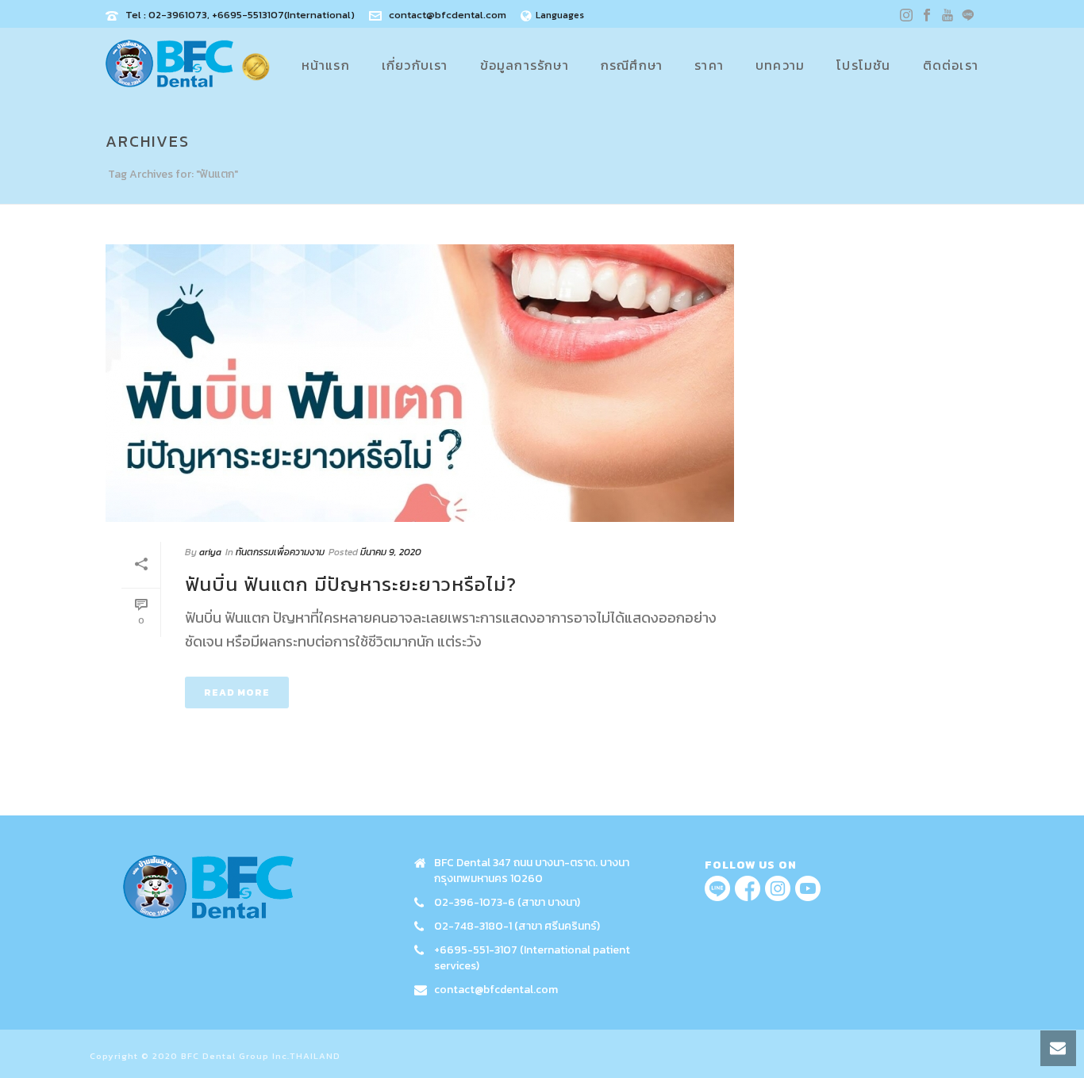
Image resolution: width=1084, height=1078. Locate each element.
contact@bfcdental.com (447, 14)
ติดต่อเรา (950, 65)
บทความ (780, 65)
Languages (560, 15)
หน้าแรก (326, 65)
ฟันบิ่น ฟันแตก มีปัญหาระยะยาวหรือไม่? (351, 584)
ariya (210, 552)
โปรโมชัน (863, 65)
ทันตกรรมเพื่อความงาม (280, 552)
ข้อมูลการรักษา (524, 65)
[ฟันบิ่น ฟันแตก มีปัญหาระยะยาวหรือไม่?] (420, 383)
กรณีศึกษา (632, 65)
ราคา (709, 65)
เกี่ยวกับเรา (415, 65)
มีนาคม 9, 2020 (390, 552)
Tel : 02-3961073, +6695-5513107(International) (240, 14)
